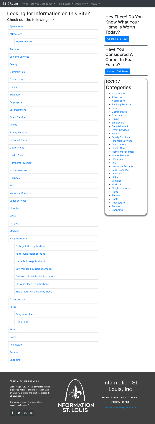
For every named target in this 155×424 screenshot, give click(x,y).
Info (12, 185)
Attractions (16, 33)
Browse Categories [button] (42, 3)
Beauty (14, 64)
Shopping (15, 359)
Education (15, 94)
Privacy (115, 402)
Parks (13, 306)
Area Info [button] (81, 3)
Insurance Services (20, 193)
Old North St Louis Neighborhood (35, 276)
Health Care (16, 155)
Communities (17, 71)
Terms (125, 402)
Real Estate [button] (64, 3)
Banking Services (19, 56)
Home (24, 3)
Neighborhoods (18, 238)
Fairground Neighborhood (30, 253)
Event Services (18, 117)
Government (17, 147)
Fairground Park (25, 314)
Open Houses (17, 299)
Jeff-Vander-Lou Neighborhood (34, 268)
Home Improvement (21, 162)
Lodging (14, 223)
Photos (14, 329)
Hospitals (15, 177)
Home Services (18, 170)
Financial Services (20, 140)
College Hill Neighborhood (31, 246)
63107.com (10, 3)
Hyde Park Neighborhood (30, 261)
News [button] (94, 3)
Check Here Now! (117, 38)
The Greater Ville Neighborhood (34, 291)
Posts (13, 337)
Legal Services (18, 200)
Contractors (16, 79)
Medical (14, 230)
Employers (16, 102)
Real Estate (16, 344)
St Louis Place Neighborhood (32, 283)
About (114, 397)
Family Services (19, 132)
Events (13, 124)
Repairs (14, 352)
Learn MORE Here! (117, 71)
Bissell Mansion (24, 41)
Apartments (16, 26)
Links (13, 215)
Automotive (16, 49)
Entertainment (18, 109)
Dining (13, 86)
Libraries (15, 208)
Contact (132, 397)
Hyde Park (22, 321)
